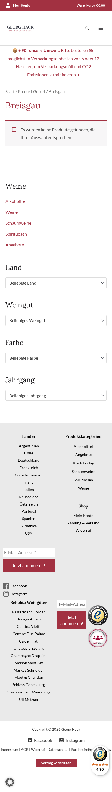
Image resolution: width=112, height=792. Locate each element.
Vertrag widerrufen (56, 763)
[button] (87, 28)
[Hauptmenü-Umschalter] (101, 28)
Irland (29, 482)
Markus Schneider (29, 670)
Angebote (14, 244)
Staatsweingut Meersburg (28, 692)
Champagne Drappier (29, 655)
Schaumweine (18, 222)
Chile (28, 453)
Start (10, 91)
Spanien (28, 518)
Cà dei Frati (29, 641)
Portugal (28, 511)
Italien (28, 489)
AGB (24, 749)
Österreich (29, 504)
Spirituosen (16, 233)
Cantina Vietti (29, 626)
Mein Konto (83, 515)
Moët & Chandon (28, 677)
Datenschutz (58, 749)
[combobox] (56, 282)
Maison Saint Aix (29, 662)
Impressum (9, 749)
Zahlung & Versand (83, 523)
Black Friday (83, 463)
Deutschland (28, 460)
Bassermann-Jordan (29, 612)
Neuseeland (29, 496)
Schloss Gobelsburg (28, 684)
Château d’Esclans (29, 648)
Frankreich (29, 467)
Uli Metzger (29, 699)
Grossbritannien (28, 475)
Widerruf (83, 530)
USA (28, 533)
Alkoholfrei (15, 201)
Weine (11, 212)
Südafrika (29, 526)
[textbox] (53, 283)
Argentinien (29, 446)
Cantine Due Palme (29, 633)
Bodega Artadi (29, 619)
